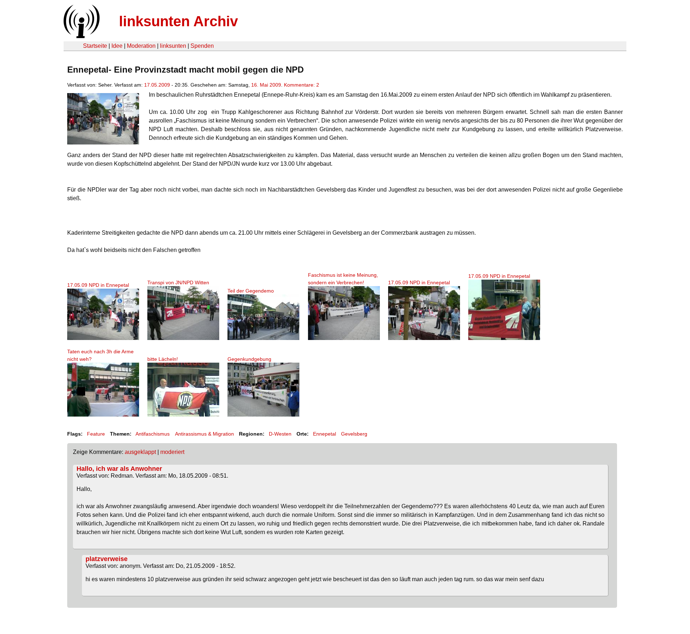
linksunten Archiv (178, 21)
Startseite (95, 46)
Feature (96, 434)
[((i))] (81, 36)
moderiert (172, 452)
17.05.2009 (157, 85)
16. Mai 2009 (266, 85)
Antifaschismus (152, 434)
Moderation (141, 46)
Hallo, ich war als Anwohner (119, 468)
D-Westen (280, 434)
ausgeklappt (140, 452)
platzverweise (107, 558)
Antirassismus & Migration (204, 434)
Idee (117, 46)
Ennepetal (324, 434)
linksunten (173, 46)
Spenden (202, 46)
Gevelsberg (354, 434)
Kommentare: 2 (301, 85)
